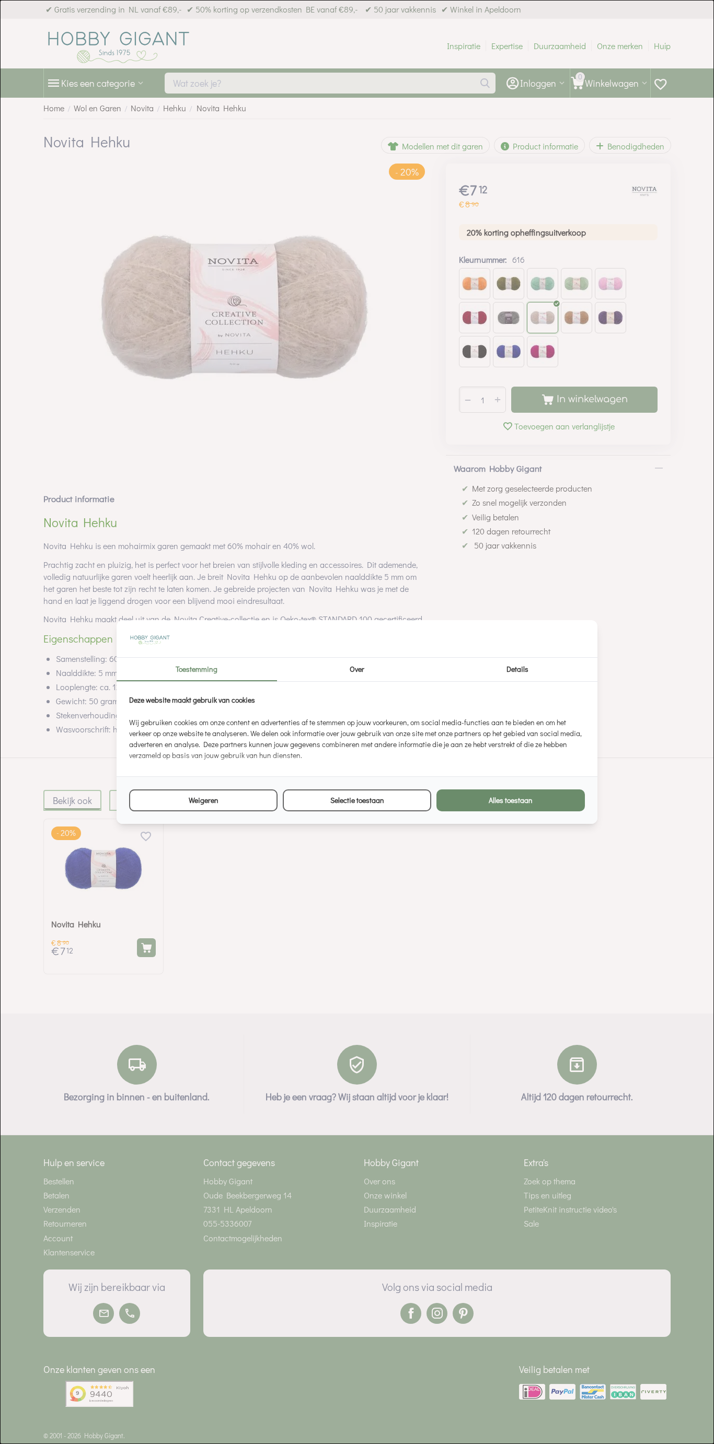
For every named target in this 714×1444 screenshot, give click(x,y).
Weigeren (203, 800)
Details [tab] (517, 669)
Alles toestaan (511, 800)
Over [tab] (357, 669)
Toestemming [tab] (196, 669)
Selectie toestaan (357, 800)
